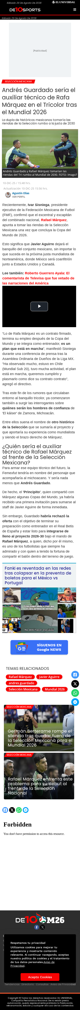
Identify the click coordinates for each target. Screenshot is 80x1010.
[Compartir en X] (75, 684)
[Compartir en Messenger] (75, 702)
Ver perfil (18, 196)
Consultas (42, 984)
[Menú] (75, 9)
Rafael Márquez (20, 677)
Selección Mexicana (23, 689)
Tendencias (12, 984)
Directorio (28, 984)
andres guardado (21, 683)
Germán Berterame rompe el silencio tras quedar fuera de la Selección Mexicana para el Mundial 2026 (40, 738)
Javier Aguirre (49, 677)
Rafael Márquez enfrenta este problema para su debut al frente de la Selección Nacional (40, 786)
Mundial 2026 (55, 689)
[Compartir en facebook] (75, 675)
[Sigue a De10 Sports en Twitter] (42, 927)
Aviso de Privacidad (63, 984)
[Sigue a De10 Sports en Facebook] (36, 927)
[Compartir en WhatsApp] (75, 693)
